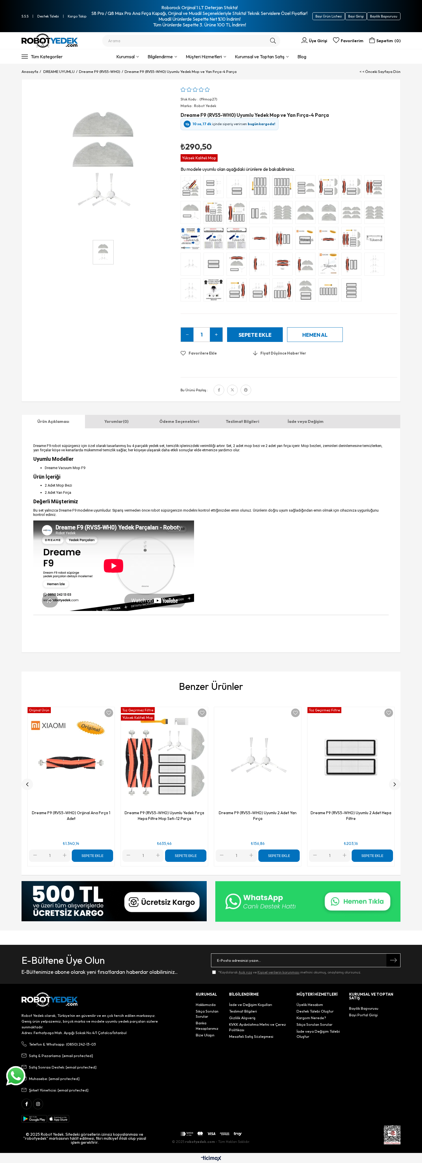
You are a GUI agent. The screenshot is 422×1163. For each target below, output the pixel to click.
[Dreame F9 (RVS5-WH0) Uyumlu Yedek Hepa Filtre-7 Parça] (329, 291)
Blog (301, 56)
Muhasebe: (54, 1078)
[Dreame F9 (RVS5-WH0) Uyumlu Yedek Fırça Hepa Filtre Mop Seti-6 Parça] (375, 188)
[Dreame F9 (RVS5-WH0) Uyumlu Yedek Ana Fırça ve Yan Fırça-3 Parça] (260, 265)
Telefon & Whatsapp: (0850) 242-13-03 (62, 1044)
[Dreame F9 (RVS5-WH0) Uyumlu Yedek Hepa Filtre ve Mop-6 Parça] (306, 188)
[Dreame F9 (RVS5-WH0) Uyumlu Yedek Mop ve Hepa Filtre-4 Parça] (306, 291)
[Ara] (273, 41)
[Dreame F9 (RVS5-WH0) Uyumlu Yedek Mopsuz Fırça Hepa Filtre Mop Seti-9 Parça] (283, 291)
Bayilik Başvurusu (383, 16)
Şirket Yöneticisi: (58, 1090)
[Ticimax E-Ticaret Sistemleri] (211, 1159)
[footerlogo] (50, 999)
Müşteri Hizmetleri (204, 56)
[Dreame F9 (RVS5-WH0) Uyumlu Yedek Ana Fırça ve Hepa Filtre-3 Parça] (352, 265)
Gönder (393, 960)
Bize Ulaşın (205, 1035)
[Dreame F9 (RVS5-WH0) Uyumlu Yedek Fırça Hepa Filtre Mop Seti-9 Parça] (329, 188)
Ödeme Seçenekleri (179, 421)
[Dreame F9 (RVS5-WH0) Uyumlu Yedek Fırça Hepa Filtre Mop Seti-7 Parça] (352, 188)
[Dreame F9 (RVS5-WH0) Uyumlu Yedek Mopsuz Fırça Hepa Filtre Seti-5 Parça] (260, 291)
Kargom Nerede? (311, 1017)
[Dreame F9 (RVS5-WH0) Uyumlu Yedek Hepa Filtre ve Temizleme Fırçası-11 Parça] (283, 188)
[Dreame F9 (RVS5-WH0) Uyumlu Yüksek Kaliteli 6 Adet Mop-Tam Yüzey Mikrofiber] (352, 214)
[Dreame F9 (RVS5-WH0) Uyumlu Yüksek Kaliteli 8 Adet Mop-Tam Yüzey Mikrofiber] (375, 214)
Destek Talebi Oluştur (315, 1011)
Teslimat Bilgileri (242, 421)
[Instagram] (38, 1104)
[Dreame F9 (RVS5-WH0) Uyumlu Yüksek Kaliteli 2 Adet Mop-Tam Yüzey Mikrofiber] (306, 214)
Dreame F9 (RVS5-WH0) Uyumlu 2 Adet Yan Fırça (258, 815)
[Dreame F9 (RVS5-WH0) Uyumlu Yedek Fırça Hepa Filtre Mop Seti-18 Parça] (215, 214)
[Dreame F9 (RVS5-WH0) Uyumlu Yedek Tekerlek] (215, 291)
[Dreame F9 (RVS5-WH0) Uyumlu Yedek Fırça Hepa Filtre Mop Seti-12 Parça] (238, 214)
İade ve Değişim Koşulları (250, 1004)
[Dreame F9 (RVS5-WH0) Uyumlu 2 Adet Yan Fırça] (192, 265)
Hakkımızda (206, 1004)
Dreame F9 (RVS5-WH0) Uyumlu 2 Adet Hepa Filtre (351, 815)
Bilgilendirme (160, 56)
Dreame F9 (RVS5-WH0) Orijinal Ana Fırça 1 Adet (71, 815)
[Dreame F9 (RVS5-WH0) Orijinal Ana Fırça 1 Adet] (329, 240)
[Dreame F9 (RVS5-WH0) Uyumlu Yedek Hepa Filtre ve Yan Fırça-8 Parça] (215, 188)
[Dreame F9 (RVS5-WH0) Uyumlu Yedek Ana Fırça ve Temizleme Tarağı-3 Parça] (283, 265)
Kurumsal (125, 56)
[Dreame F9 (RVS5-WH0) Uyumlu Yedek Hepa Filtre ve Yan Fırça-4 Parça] (238, 188)
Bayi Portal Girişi (363, 1015)
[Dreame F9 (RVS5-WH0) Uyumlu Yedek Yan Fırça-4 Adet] (192, 291)
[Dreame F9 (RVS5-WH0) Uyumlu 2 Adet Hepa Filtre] (215, 265)
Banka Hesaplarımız (207, 1025)
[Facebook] (27, 1104)
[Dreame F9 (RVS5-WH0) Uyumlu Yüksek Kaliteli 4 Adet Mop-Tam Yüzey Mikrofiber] (329, 214)
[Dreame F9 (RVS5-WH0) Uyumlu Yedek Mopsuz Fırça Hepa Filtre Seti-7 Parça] (238, 291)
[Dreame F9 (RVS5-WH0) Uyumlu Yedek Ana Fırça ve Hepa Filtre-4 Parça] (283, 240)
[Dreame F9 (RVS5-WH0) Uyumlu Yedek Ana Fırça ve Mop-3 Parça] (306, 265)
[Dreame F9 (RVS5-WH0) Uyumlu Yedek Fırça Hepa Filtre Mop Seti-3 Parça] (192, 214)
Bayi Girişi (356, 16)
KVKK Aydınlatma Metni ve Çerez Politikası (257, 1027)
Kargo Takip (77, 16)
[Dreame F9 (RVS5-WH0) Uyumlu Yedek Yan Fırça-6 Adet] (375, 265)
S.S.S (25, 16)
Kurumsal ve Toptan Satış (259, 56)
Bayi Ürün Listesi (328, 16)
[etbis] (392, 1134)
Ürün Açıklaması (53, 421)
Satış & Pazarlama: (61, 1055)
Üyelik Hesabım (310, 1004)
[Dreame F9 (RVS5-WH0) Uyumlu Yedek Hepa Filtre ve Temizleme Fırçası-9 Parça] (260, 188)
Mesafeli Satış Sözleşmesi (251, 1036)
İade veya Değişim (306, 421)
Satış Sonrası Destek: (62, 1067)
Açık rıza (245, 972)
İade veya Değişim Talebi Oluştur (318, 1034)
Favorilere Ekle (108, 713)
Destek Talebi (48, 16)
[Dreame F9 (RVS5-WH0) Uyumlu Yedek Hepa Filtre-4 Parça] (352, 291)
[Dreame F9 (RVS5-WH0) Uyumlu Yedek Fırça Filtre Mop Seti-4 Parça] (238, 265)
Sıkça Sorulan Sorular (207, 1014)
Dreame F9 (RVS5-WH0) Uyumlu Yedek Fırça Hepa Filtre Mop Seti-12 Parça (164, 815)
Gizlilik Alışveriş (242, 1017)
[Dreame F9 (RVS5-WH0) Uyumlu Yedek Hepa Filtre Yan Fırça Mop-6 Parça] (260, 214)
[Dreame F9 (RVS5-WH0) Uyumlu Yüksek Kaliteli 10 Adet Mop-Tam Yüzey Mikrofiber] (283, 214)
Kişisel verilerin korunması (278, 972)
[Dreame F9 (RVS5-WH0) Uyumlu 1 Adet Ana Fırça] (260, 240)
